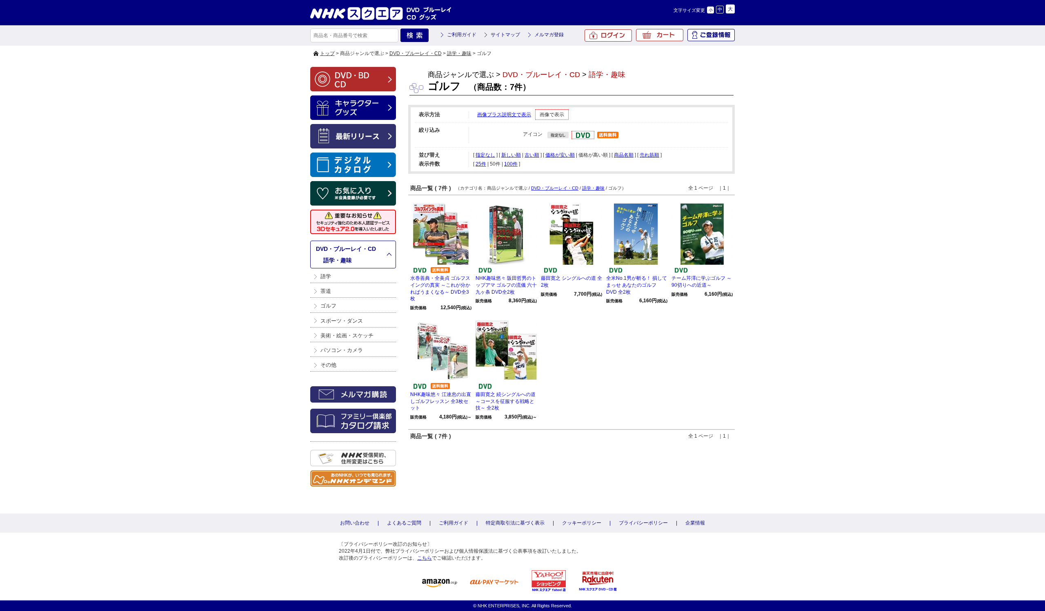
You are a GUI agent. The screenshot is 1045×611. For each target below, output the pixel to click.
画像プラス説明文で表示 (504, 114)
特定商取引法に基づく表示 (515, 523)
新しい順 (511, 155)
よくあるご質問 (404, 523)
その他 (328, 365)
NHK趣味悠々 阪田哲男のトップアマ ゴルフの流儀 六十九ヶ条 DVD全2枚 (506, 285)
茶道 (325, 291)
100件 (511, 164)
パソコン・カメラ (341, 350)
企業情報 (695, 523)
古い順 (532, 155)
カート (659, 35)
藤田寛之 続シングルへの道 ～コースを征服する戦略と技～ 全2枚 (506, 401)
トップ (327, 53)
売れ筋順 (649, 155)
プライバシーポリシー (643, 523)
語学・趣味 (459, 53)
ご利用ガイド (461, 35)
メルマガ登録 (549, 35)
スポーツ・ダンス (341, 321)
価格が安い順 (560, 155)
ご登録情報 (711, 35)
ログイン (608, 35)
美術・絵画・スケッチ (347, 335)
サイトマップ (505, 35)
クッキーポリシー (581, 523)
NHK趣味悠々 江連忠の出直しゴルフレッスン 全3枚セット (440, 401)
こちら (424, 558)
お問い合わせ (354, 523)
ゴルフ (328, 306)
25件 (481, 164)
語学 (325, 276)
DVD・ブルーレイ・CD (415, 53)
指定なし (485, 155)
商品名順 (624, 155)
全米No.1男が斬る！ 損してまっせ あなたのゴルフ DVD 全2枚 (636, 285)
